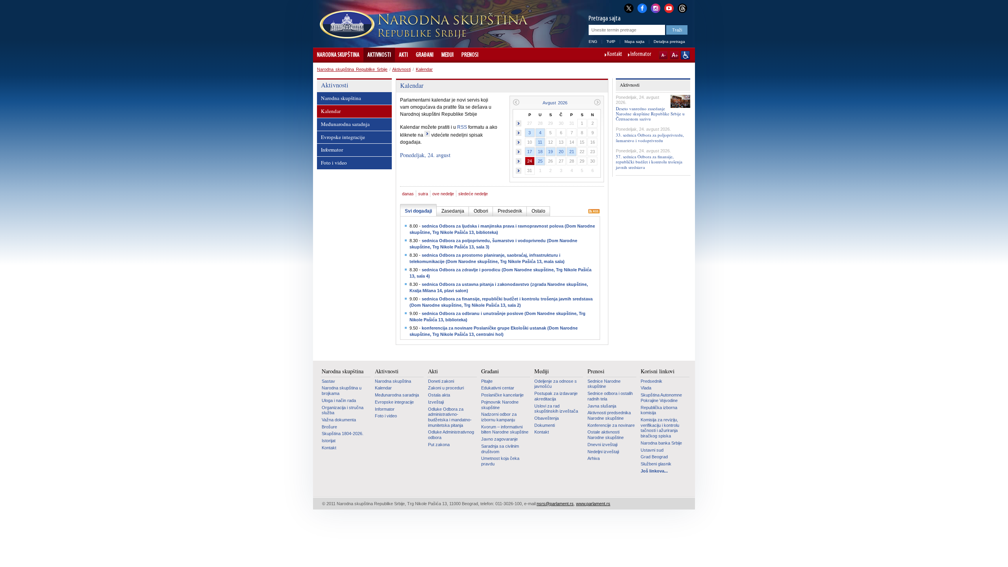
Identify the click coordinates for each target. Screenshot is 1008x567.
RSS (462, 127)
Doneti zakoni (441, 381)
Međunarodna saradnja (345, 124)
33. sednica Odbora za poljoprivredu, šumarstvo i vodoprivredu (650, 137)
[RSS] (594, 212)
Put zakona (439, 444)
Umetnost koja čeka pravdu (500, 461)
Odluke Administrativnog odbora (451, 435)
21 (571, 151)
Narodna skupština (338, 55)
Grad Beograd (654, 456)
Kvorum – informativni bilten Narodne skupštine (504, 429)
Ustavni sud (652, 450)
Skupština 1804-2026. (342, 433)
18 (540, 151)
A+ (674, 55)
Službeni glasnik (656, 463)
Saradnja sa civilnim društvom (500, 449)
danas (408, 193)
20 (561, 151)
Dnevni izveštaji (602, 444)
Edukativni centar (497, 387)
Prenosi (469, 55)
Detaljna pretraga (669, 41)
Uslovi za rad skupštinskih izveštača (556, 409)
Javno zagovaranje (499, 439)
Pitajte (487, 381)
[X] (629, 8)
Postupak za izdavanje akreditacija (556, 396)
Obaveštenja (546, 418)
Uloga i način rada (339, 400)
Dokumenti (544, 425)
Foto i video (334, 162)
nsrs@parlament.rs (555, 503)
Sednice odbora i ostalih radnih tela (610, 396)
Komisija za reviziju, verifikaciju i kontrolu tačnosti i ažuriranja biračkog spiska (660, 427)
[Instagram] (655, 7)
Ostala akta (439, 395)
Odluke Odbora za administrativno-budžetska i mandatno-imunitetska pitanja (450, 417)
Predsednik (651, 381)
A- (663, 55)
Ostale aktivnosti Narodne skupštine (605, 435)
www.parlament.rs (593, 503)
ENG (593, 41)
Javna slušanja (601, 406)
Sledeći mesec (597, 102)
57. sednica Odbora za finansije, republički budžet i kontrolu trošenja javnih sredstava (649, 162)
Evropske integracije (343, 137)
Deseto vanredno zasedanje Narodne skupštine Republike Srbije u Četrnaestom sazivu (650, 114)
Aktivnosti (379, 55)
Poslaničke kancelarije (502, 395)
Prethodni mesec (516, 102)
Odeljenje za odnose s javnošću (555, 384)
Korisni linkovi (657, 371)
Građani (425, 55)
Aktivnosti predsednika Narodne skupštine (609, 415)
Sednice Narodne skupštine (604, 384)
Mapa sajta (634, 41)
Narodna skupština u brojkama (341, 390)
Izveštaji (436, 402)
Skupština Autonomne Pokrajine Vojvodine (661, 398)
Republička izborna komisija (659, 410)
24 (529, 161)
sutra (423, 193)
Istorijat (328, 440)
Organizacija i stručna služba (342, 410)
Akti (403, 55)
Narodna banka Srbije (661, 443)
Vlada (646, 387)
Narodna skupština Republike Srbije (352, 69)
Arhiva (593, 458)
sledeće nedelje (473, 193)
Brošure (329, 426)
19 (550, 151)
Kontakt (614, 54)
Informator (640, 54)
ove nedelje (443, 193)
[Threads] (682, 8)
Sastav (328, 381)
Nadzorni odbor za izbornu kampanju (499, 417)
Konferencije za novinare (611, 425)
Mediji (447, 55)
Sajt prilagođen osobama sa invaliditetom (685, 55)
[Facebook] (642, 7)
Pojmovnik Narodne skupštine (500, 405)
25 (540, 161)
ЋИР (610, 41)
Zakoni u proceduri (446, 387)
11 (540, 142)
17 (529, 151)
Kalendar (424, 69)
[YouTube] (669, 7)
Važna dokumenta (339, 419)
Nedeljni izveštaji (603, 451)
